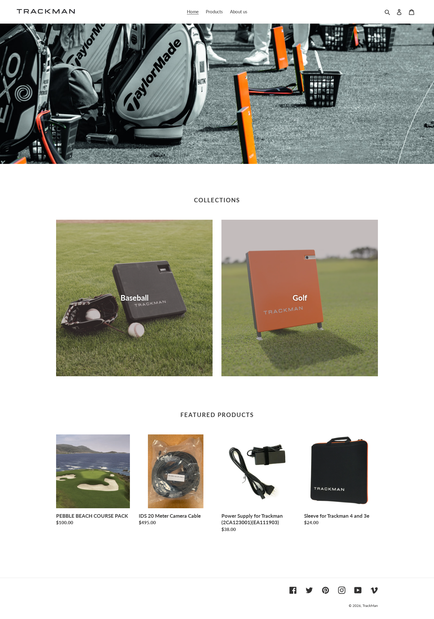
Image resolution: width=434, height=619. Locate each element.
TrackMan (370, 605)
